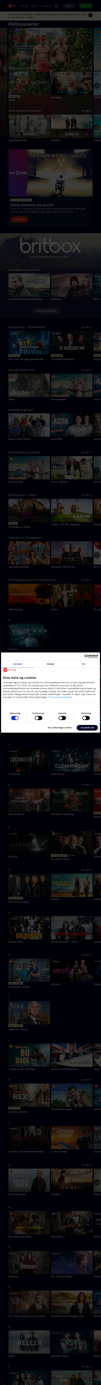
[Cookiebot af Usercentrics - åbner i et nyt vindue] (86, 656)
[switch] (38, 718)
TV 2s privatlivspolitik (60, 697)
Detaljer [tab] (50, 664)
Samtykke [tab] (17, 664)
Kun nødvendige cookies (60, 727)
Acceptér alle (87, 727)
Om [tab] (83, 664)
